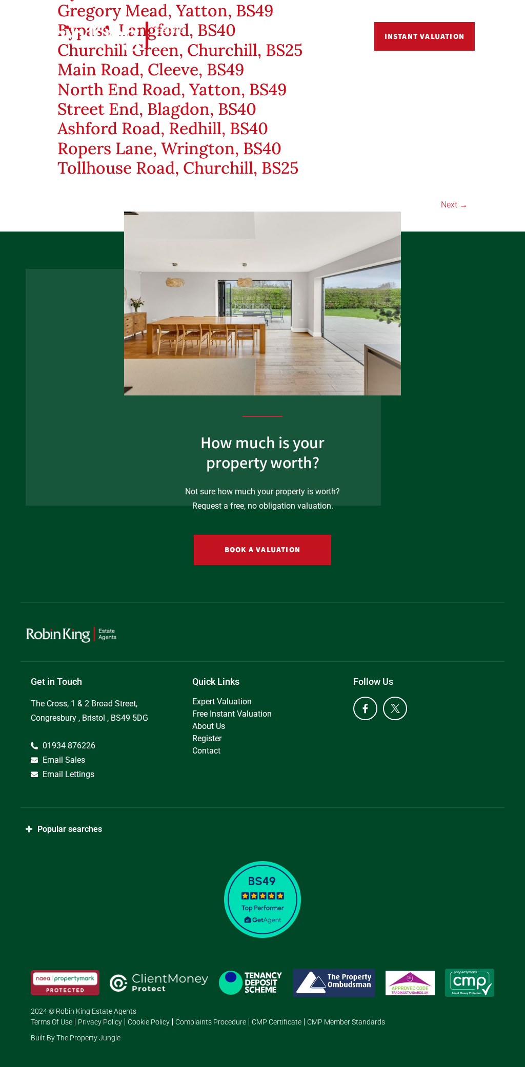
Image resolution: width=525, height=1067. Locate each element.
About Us (208, 726)
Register (206, 738)
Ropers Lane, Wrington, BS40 (169, 148)
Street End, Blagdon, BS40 (156, 108)
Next (454, 205)
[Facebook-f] (365, 709)
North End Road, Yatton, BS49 (172, 89)
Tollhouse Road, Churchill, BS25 (177, 167)
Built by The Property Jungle (75, 1038)
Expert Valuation (222, 701)
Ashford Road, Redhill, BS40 (162, 128)
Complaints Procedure (210, 1022)
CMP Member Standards (346, 1022)
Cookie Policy (149, 1022)
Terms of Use (51, 1022)
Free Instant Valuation (232, 714)
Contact (206, 751)
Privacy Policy (100, 1022)
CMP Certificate (276, 1022)
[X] (395, 709)
